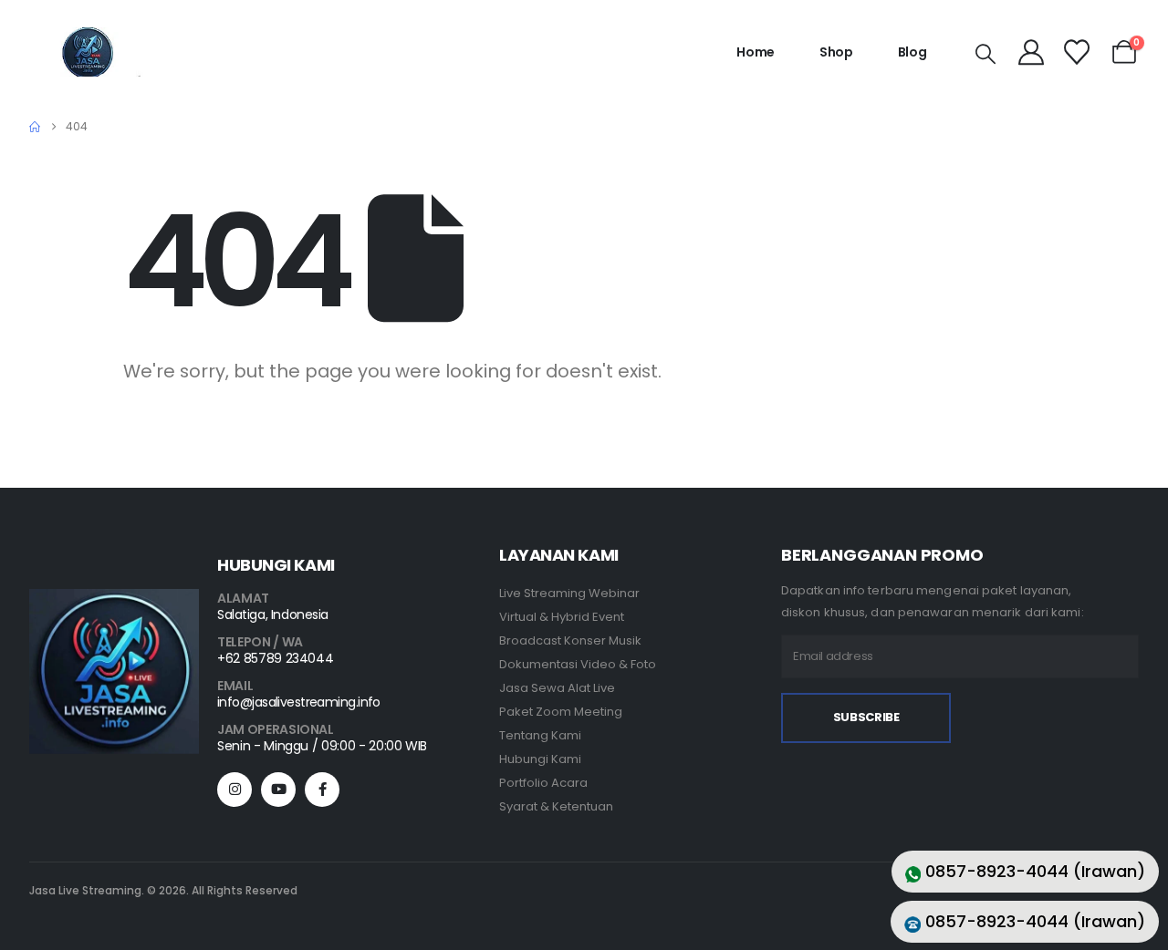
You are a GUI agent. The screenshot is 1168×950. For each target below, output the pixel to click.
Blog (912, 52)
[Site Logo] (87, 52)
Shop (836, 52)
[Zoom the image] (114, 600)
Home (755, 52)
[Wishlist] (1076, 52)
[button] (985, 55)
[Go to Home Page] (34, 127)
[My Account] (1032, 52)
